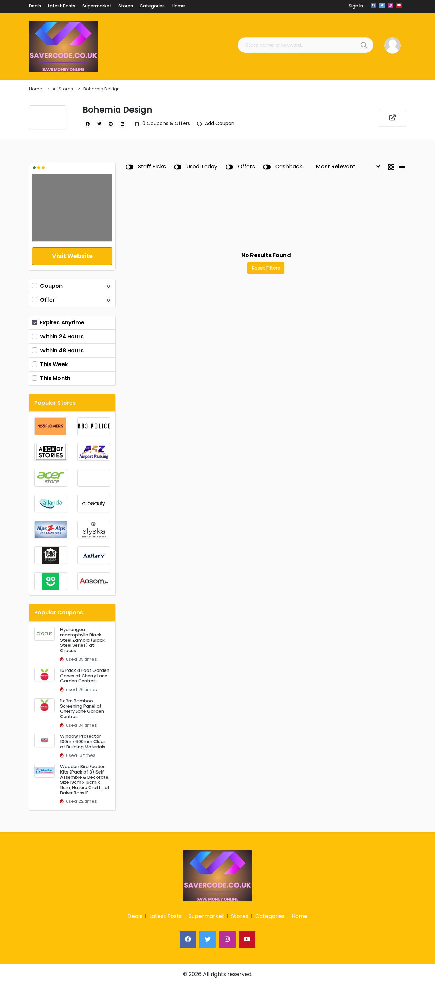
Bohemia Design (101, 89)
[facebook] (373, 5)
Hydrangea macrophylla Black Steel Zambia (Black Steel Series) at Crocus (82, 640)
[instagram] (390, 5)
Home (35, 89)
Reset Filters (266, 268)
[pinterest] (111, 124)
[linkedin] (122, 124)
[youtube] (399, 5)
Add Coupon (219, 123)
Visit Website (72, 256)
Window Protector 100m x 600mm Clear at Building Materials (82, 741)
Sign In (356, 6)
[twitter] (382, 5)
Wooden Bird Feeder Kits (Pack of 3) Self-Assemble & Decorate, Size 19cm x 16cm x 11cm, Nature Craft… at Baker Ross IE (85, 780)
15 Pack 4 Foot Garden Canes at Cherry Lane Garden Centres (84, 675)
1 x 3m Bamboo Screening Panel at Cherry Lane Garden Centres (82, 708)
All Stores (63, 89)
